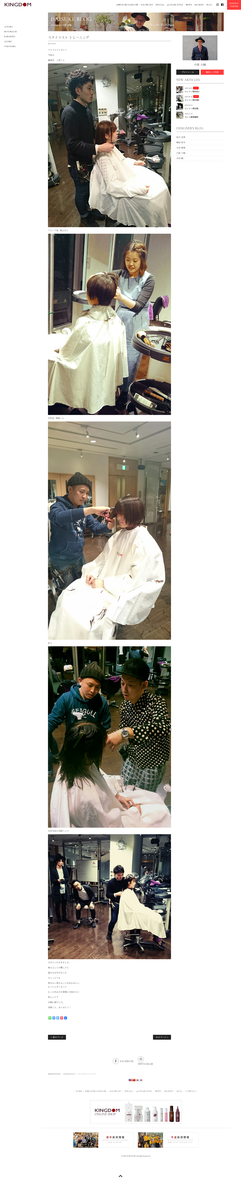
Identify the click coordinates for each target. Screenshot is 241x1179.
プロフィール (187, 72)
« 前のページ (57, 1037)
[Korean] (137, 1080)
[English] (130, 1080)
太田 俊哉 (180, 148)
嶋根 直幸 (180, 142)
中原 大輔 (180, 153)
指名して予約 (212, 72)
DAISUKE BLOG (69, 1074)
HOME (79, 1091)
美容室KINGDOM (54, 1074)
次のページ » (162, 1037)
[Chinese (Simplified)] (134, 1080)
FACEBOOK (127, 1061)
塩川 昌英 (180, 137)
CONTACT (191, 1091)
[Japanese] (141, 1080)
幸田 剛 (179, 158)
